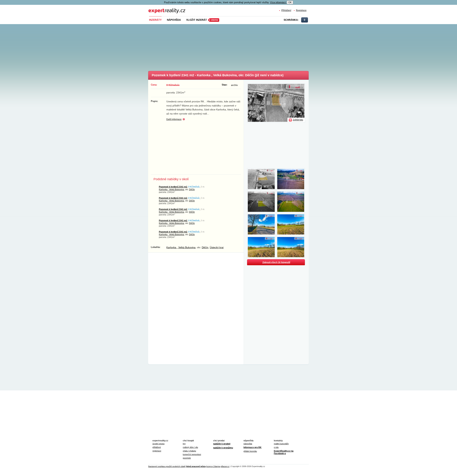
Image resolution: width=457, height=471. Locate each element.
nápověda (247, 444)
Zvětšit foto (298, 120)
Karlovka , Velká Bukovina (171, 189)
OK (290, 2)
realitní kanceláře (281, 444)
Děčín (192, 189)
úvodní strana (158, 444)
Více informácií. (278, 2)
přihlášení (156, 447)
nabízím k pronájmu (223, 448)
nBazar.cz (225, 466)
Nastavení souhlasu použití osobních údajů (166, 466)
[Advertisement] (234, 46)
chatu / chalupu (189, 451)
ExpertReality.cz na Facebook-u (283, 452)
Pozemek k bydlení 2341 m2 (173, 187)
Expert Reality (155, 8)
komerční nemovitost (192, 454)
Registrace (301, 10)
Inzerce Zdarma (213, 466)
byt (184, 444)
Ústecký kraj (217, 247)
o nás (276, 447)
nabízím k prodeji (221, 444)
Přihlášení (286, 10)
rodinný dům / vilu (190, 447)
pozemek (187, 458)
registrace (156, 451)
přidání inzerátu (250, 451)
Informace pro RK (252, 447)
